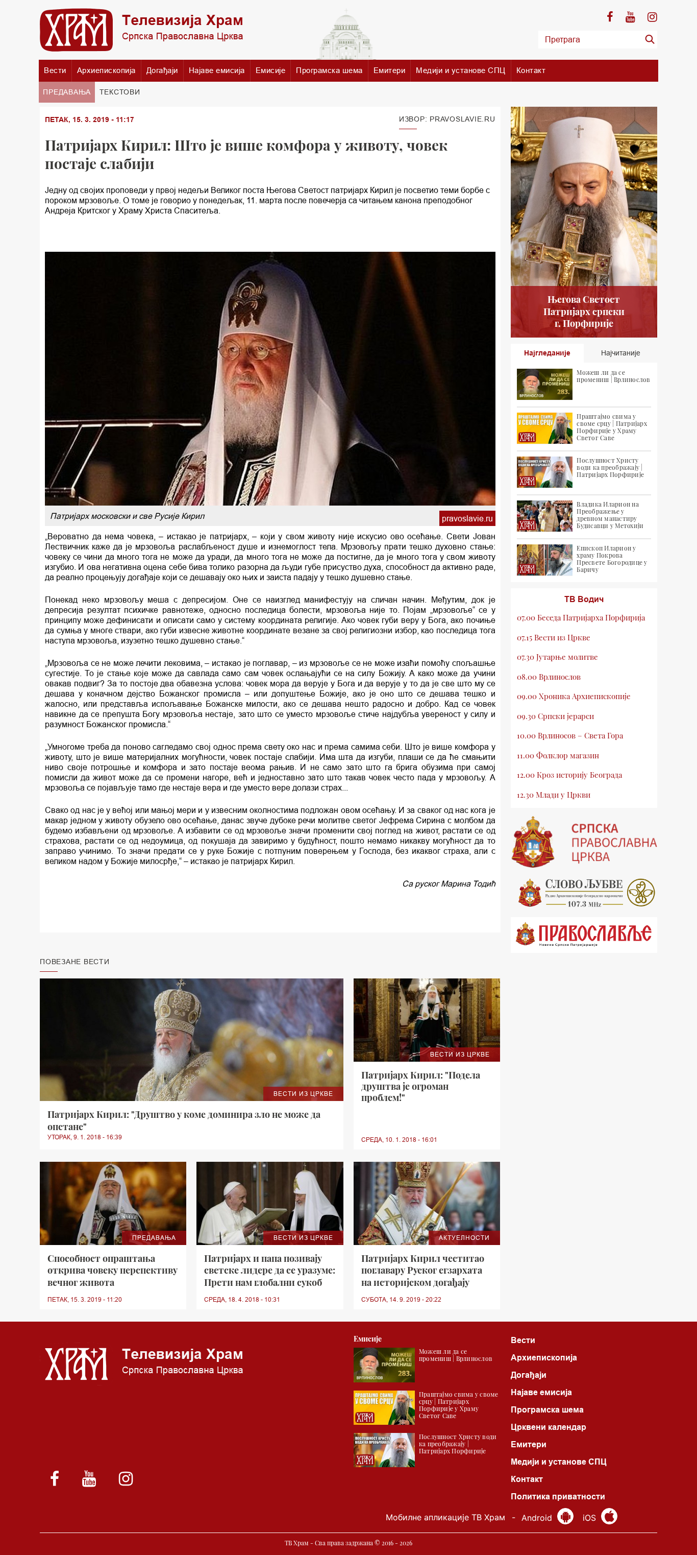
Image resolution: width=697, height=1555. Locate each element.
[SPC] (584, 842)
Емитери (390, 70)
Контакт (531, 70)
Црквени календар (548, 1427)
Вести (55, 70)
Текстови (119, 92)
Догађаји (162, 70)
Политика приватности (558, 1496)
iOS (591, 1518)
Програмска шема (329, 70)
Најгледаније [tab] (547, 353)
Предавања (67, 92)
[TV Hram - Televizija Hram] (141, 30)
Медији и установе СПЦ (461, 70)
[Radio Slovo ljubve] (584, 892)
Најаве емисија (217, 70)
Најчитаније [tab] (620, 353)
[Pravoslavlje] (584, 935)
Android (538, 1518)
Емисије (271, 70)
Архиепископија (106, 70)
